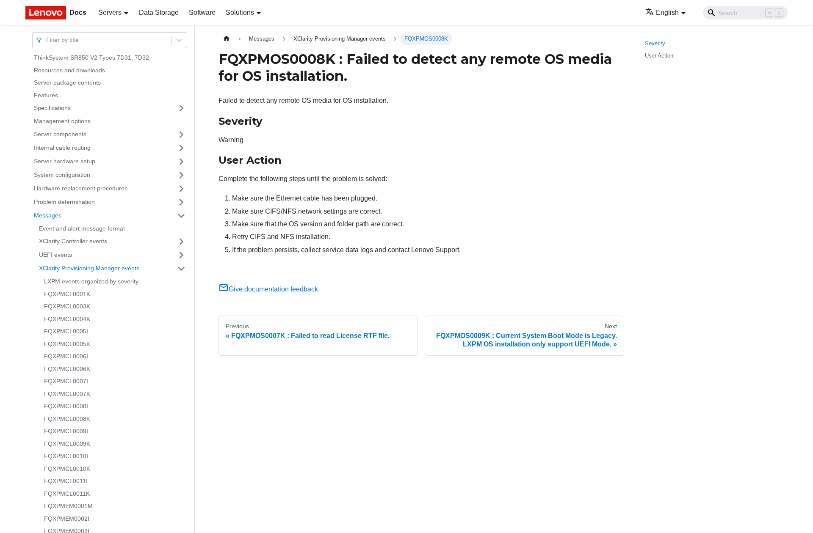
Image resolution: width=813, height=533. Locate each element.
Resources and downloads (69, 70)
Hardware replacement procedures (80, 188)
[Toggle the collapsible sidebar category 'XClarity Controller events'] (181, 241)
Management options (62, 121)
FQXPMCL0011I (66, 481)
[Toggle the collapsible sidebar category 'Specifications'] (181, 108)
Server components (60, 134)
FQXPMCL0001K (67, 294)
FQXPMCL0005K (67, 344)
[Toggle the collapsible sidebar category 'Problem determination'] (181, 202)
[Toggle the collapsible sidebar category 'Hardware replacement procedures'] (181, 188)
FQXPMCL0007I (66, 381)
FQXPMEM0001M (68, 506)
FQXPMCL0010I (66, 456)
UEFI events (55, 254)
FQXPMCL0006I (66, 356)
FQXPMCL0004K (67, 319)
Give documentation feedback (273, 289)
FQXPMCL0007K (67, 393)
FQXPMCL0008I (66, 406)
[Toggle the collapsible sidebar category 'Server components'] (181, 134)
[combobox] (47, 40)
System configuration (62, 174)
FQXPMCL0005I (66, 331)
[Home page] (226, 38)
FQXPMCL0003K (67, 306)
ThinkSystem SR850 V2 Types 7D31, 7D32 (91, 57)
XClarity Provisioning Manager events (89, 268)
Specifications (52, 107)
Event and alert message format (82, 228)
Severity (655, 43)
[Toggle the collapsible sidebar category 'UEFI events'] (181, 255)
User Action (659, 55)
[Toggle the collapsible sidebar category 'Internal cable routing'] (181, 148)
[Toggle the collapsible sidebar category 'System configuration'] (181, 175)
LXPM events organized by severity (91, 281)
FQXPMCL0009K (67, 443)
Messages (47, 215)
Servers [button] (110, 12)
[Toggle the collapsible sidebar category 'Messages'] (181, 216)
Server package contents (67, 82)
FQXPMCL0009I (66, 431)
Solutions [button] (240, 12)
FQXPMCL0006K (67, 368)
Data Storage (159, 12)
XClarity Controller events (73, 241)
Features (46, 95)
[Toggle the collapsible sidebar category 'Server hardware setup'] (181, 161)
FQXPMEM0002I (66, 518)
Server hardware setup (64, 161)
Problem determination (64, 201)
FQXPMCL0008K (67, 418)
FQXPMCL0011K (67, 493)
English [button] (667, 12)
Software (202, 12)
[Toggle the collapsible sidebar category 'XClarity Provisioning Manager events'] (181, 268)
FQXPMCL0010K (67, 468)
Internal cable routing (62, 147)
